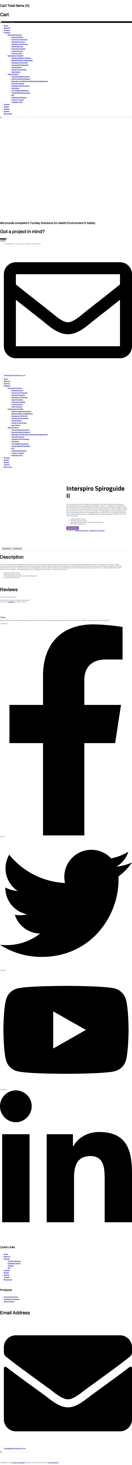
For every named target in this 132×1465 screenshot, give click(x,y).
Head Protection (17, 37)
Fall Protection (17, 53)
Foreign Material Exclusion (21, 93)
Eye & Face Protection (19, 39)
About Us (7, 28)
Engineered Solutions (19, 97)
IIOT (13, 95)
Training (11, 1266)
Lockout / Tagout (18, 100)
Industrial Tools (17, 102)
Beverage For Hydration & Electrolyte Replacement (30, 81)
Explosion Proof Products (20, 86)
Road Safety (16, 72)
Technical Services (14, 1261)
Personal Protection (15, 35)
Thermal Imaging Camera (20, 76)
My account (8, 113)
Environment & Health (15, 56)
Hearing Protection (18, 42)
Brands (6, 107)
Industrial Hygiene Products (21, 58)
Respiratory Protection (20, 44)
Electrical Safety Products (21, 79)
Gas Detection (17, 67)
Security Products (18, 83)
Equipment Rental (14, 1263)
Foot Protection (17, 51)
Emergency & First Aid (19, 63)
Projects (7, 104)
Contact (6, 111)
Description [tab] (7, 548)
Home (6, 25)
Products (7, 32)
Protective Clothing (18, 49)
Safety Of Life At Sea (19, 69)
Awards (6, 109)
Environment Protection (20, 65)
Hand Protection (17, 46)
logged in (12, 602)
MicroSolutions (53, 1462)
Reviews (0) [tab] (17, 548)
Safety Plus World (18, 1462)
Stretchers (15, 88)
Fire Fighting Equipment (20, 90)
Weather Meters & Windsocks (22, 60)
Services (7, 30)
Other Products (13, 74)
